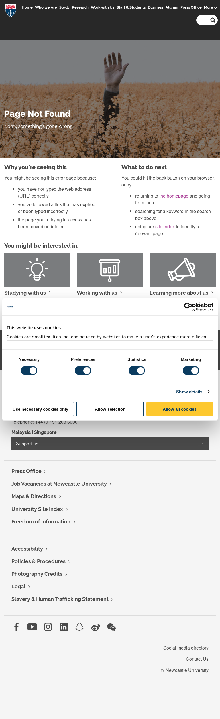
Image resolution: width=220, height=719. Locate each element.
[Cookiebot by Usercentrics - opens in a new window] (188, 307)
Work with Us (102, 7)
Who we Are (46, 7)
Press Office (191, 7)
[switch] (83, 370)
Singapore (45, 432)
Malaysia (21, 432)
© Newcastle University (185, 670)
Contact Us (197, 659)
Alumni (172, 7)
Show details (189, 391)
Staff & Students (131, 7)
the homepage (173, 195)
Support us (27, 443)
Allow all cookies (180, 408)
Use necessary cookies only (40, 408)
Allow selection (110, 408)
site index (165, 226)
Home (27, 7)
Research (80, 7)
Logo (10, 11)
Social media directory (186, 647)
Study (64, 7)
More (208, 7)
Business (155, 7)
